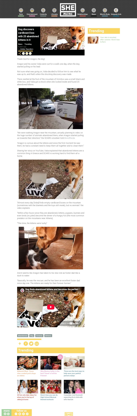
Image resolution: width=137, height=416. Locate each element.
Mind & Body (105, 14)
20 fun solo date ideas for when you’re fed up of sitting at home (27, 397)
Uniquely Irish (116, 14)
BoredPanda (69, 138)
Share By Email (30, 53)
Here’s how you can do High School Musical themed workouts (49, 397)
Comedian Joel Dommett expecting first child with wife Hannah (73, 397)
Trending (28, 44)
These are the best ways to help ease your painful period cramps (74, 373)
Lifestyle (54, 14)
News (94, 14)
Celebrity (43, 14)
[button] (8, 414)
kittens (48, 336)
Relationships (82, 14)
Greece (39, 336)
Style (21, 14)
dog (31, 336)
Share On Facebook (23, 53)
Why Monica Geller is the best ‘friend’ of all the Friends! (49, 373)
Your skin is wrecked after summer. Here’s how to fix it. (110, 39)
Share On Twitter (26, 53)
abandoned (22, 336)
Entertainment (32, 14)
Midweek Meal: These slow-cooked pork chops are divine (26, 373)
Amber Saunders (26, 49)
